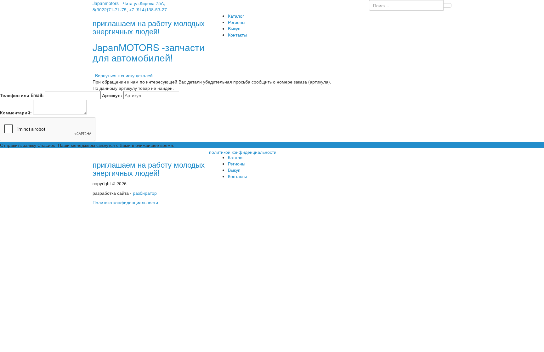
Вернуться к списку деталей (123, 75)
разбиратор (145, 193)
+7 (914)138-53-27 (148, 9)
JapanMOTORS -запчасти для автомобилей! (149, 52)
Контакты (237, 35)
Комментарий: (16, 112)
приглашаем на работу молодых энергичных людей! (149, 168)
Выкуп (234, 28)
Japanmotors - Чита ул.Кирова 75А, (129, 3)
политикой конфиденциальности (242, 152)
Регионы (236, 22)
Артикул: (112, 95)
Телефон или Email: (22, 95)
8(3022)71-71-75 (110, 9)
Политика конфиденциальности (125, 202)
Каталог (236, 16)
